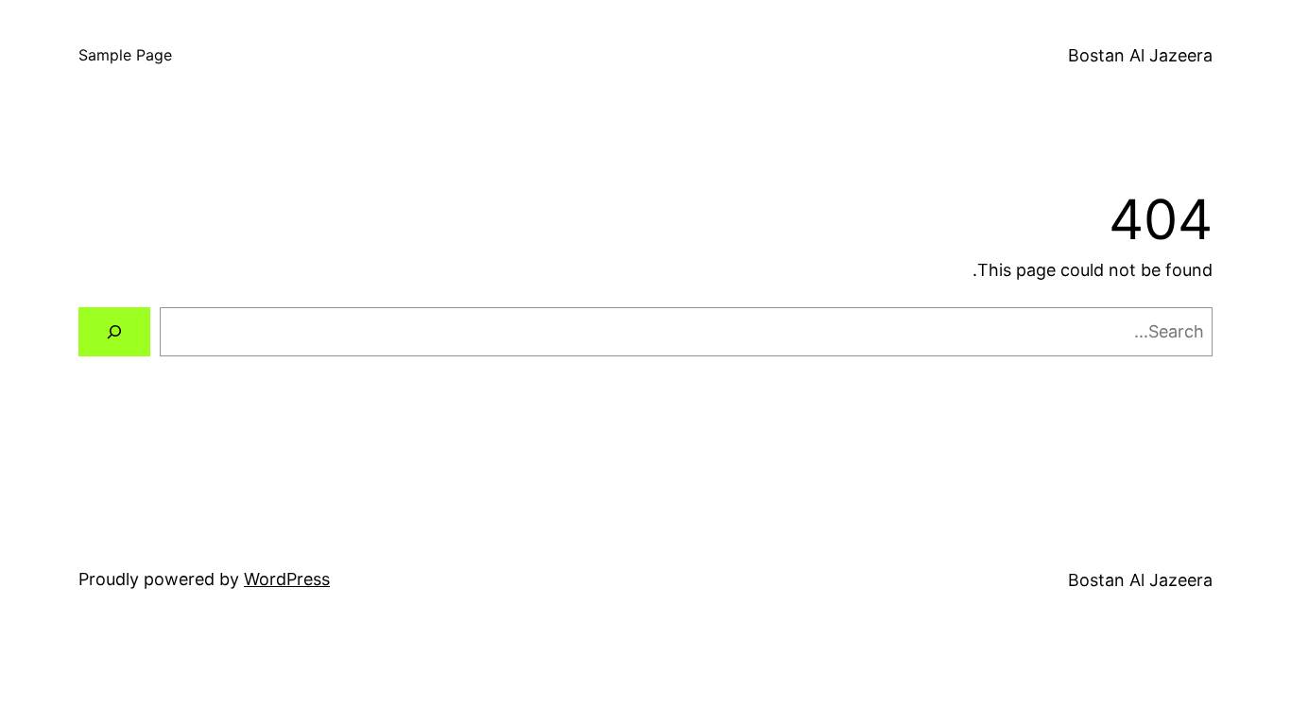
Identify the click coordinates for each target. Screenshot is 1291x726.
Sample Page (125, 54)
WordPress (287, 579)
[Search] (114, 331)
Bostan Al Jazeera (1140, 55)
